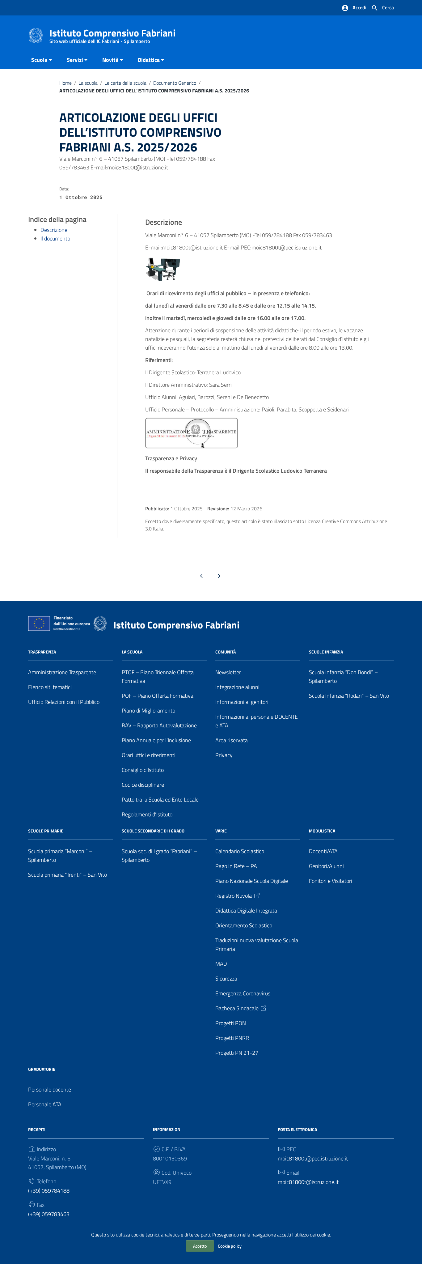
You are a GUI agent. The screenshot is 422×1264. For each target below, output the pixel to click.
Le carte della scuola (125, 83)
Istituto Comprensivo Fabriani (112, 34)
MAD (221, 964)
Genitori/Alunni (326, 866)
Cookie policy (230, 1246)
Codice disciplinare (143, 785)
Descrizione (53, 230)
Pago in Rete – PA (236, 866)
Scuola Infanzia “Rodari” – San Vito (349, 696)
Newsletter (228, 672)
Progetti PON (230, 1023)
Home (65, 83)
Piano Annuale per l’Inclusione (156, 740)
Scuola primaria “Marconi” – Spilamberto (60, 855)
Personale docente (49, 1089)
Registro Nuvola (233, 896)
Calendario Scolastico (239, 851)
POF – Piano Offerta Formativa (157, 696)
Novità (110, 60)
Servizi (75, 60)
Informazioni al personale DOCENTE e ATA (256, 721)
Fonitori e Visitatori (330, 881)
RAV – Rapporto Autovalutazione (159, 725)
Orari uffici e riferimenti (148, 755)
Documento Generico (174, 83)
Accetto (200, 1246)
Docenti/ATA (323, 851)
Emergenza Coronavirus (242, 993)
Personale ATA (44, 1104)
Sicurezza (226, 978)
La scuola (88, 83)
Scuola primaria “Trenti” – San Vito (67, 874)
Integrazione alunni (237, 687)
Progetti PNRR (232, 1038)
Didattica (149, 60)
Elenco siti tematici (50, 687)
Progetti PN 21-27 (236, 1053)
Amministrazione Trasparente (62, 672)
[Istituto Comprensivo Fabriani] (36, 35)
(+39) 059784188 (49, 1190)
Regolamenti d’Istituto (147, 814)
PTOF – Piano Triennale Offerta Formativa (158, 676)
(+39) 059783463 (49, 1214)
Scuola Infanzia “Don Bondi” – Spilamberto (343, 676)
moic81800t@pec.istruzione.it (313, 1158)
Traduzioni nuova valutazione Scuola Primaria (256, 944)
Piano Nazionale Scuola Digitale (251, 881)
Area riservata (231, 740)
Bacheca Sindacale (237, 1008)
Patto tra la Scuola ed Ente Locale (160, 799)
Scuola (39, 60)
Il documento (55, 238)
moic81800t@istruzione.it (308, 1182)
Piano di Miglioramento (148, 710)
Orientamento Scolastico (243, 925)
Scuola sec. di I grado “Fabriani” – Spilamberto (159, 855)
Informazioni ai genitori (241, 702)
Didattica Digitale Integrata (246, 910)
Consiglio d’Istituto (143, 770)
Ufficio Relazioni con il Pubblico (63, 702)
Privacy (224, 755)
